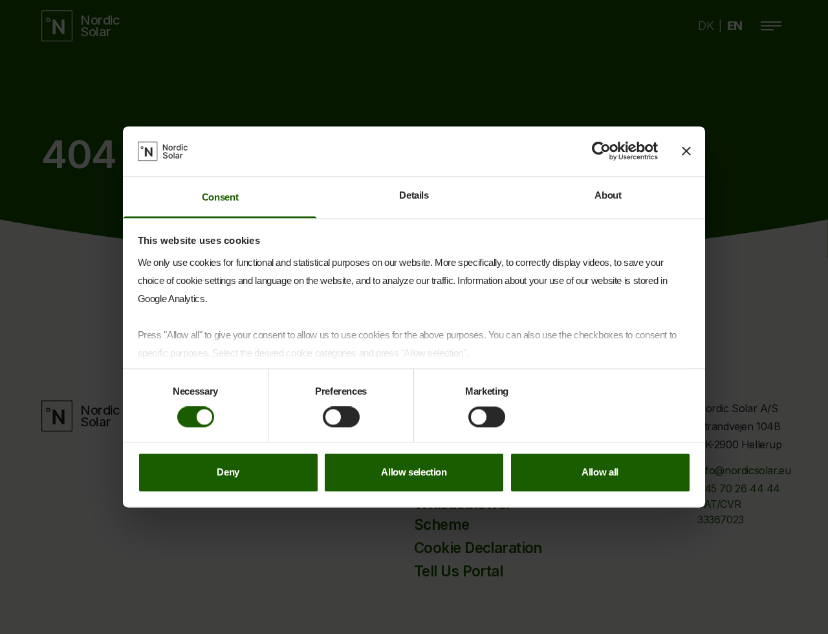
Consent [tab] (220, 196)
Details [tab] (413, 195)
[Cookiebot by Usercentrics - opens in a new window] (601, 151)
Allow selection (413, 471)
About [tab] (607, 195)
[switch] (341, 417)
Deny (228, 471)
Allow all (600, 471)
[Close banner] (686, 151)
